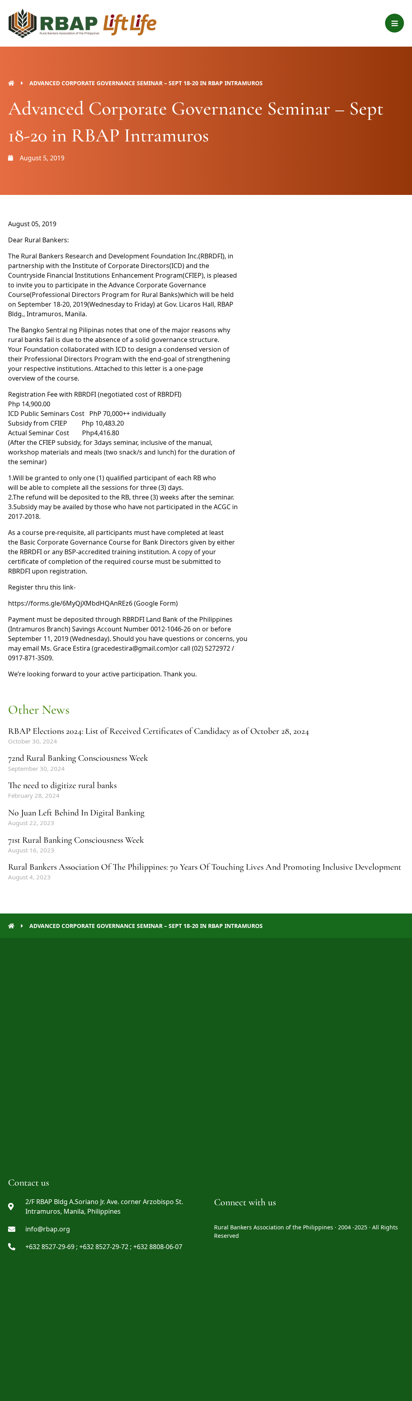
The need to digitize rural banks (62, 785)
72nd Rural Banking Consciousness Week (78, 758)
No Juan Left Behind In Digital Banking (76, 812)
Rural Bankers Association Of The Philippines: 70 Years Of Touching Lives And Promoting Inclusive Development (204, 867)
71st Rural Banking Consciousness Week (76, 840)
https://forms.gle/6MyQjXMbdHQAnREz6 (70, 603)
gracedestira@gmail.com (132, 648)
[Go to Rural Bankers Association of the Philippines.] (11, 83)
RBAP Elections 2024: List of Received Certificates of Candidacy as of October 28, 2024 (158, 731)
